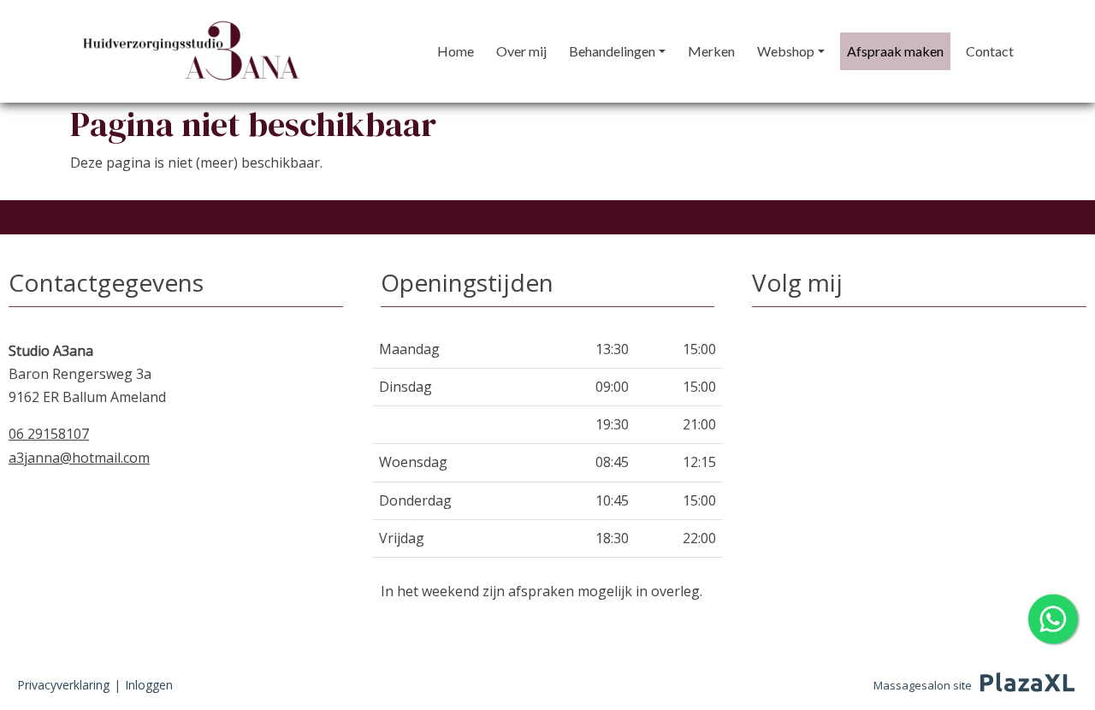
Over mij (521, 51)
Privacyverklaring (63, 685)
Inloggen (149, 685)
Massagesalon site (922, 685)
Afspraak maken (895, 51)
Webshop (785, 51)
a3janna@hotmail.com (79, 457)
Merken (711, 51)
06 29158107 (49, 433)
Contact (990, 51)
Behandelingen (612, 51)
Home (455, 51)
